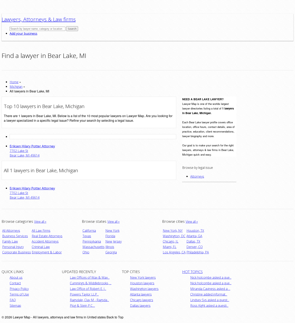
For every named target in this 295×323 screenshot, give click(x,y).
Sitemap (15, 305)
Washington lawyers (144, 289)
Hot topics (192, 271)
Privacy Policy (19, 289)
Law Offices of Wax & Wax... (90, 277)
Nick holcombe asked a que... (210, 277)
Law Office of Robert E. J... (88, 289)
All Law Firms (41, 230)
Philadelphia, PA (197, 252)
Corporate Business (16, 252)
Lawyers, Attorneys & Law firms (39, 19)
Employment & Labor (47, 252)
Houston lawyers (142, 283)
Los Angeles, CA (174, 252)
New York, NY (173, 230)
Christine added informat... (208, 294)
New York (112, 230)
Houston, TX (195, 230)
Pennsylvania (91, 241)
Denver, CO (194, 247)
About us (16, 277)
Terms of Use (19, 294)
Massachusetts (93, 247)
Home (14, 82)
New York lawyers (143, 277)
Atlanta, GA (194, 236)
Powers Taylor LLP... (84, 294)
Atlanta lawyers (141, 294)
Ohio (85, 252)
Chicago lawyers (141, 300)
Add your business (23, 33)
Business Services (15, 236)
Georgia (111, 252)
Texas (86, 236)
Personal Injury (13, 247)
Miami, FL (169, 247)
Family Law (10, 241)
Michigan (16, 86)
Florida (110, 236)
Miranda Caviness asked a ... (210, 289)
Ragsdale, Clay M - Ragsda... (89, 300)
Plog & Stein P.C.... (82, 305)
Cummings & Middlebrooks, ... (90, 283)
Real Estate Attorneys (47, 236)
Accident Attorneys (45, 241)
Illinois (109, 247)
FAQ (13, 300)
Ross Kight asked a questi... (209, 305)
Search (72, 28)
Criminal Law (41, 247)
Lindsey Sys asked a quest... (209, 300)
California (89, 230)
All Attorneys (11, 230)
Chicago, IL (170, 241)
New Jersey (113, 241)
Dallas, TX (193, 241)
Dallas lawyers (140, 305)
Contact (15, 283)
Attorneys (197, 176)
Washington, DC (174, 236)
